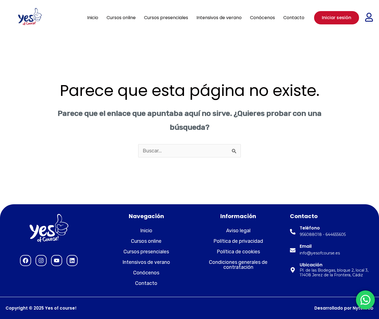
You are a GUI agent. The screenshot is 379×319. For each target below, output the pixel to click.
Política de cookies (238, 252)
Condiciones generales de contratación (238, 264)
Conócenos (262, 17)
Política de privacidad (238, 241)
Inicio (92, 17)
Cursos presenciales (166, 17)
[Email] (292, 250)
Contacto (293, 17)
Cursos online (121, 17)
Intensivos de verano (219, 17)
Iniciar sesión (336, 17)
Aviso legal (238, 231)
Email (306, 246)
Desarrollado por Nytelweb (343, 308)
